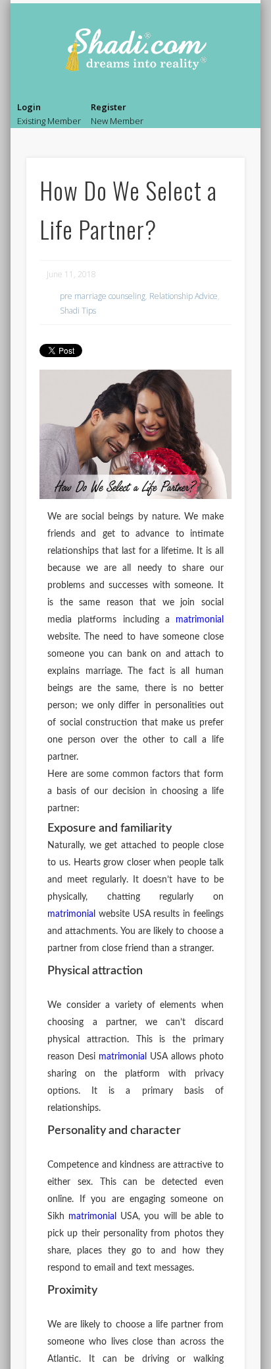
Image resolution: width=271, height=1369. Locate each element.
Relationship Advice (183, 296)
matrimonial (200, 619)
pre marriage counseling (102, 296)
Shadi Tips (78, 310)
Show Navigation (237, 116)
